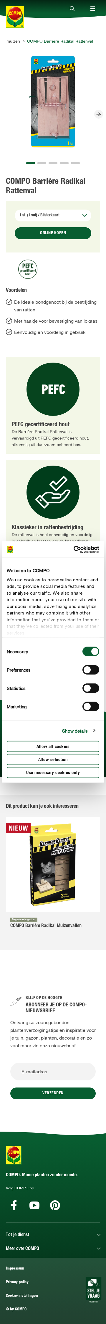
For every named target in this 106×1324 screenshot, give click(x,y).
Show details (75, 730)
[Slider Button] (98, 114)
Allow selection (53, 760)
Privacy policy (17, 1282)
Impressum (15, 1269)
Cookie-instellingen (22, 1296)
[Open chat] (93, 1290)
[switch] (90, 670)
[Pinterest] (55, 1205)
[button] (30, 163)
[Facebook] (14, 1205)
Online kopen (53, 233)
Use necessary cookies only (53, 773)
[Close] (72, 8)
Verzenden (53, 1093)
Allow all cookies (53, 747)
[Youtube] (34, 1205)
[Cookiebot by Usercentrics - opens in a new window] (74, 549)
